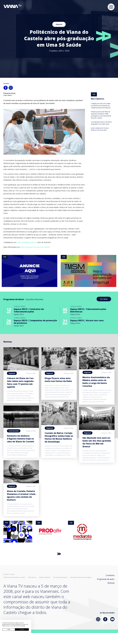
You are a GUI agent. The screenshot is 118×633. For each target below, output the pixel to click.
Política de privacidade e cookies (14, 577)
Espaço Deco (19, 314)
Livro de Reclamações (60, 577)
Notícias (111, 583)
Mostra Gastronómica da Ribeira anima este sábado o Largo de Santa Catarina (96, 381)
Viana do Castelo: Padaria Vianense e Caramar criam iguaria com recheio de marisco (21, 495)
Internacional (14, 431)
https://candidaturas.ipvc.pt (27, 242)
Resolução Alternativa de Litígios (80, 577)
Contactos (110, 575)
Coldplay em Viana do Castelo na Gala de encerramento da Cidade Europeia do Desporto (101, 106)
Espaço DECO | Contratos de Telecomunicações (29, 310)
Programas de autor (106, 579)
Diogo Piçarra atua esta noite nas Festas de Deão (58, 379)
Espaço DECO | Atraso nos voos (87, 320)
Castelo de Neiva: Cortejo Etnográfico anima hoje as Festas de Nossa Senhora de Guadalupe (59, 437)
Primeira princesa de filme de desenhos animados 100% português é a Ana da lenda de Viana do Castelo (101, 115)
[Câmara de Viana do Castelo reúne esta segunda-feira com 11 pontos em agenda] (21, 369)
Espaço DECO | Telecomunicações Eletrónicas (88, 310)
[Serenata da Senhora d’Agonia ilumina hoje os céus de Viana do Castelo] (21, 427)
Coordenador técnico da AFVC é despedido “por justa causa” (101, 123)
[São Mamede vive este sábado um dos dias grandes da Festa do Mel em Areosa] (97, 429)
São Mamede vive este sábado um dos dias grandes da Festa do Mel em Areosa (97, 442)
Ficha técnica (32, 577)
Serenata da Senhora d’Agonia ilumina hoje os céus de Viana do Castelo (20, 438)
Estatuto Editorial (44, 577)
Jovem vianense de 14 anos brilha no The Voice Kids (100, 129)
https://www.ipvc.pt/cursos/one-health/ (35, 247)
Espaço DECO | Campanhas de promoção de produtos (35, 321)
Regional (59, 24)
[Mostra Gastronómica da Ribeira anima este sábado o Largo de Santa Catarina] (97, 368)
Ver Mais (104, 299)
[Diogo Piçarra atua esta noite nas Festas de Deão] (59, 369)
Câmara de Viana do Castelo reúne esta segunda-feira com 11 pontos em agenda (20, 382)
